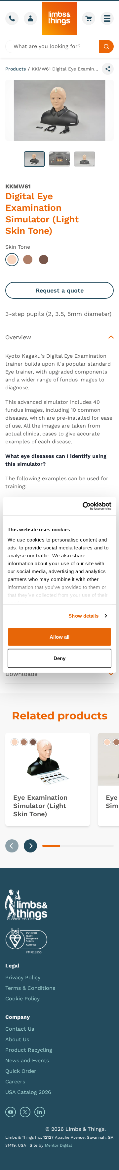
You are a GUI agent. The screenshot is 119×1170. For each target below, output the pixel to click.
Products (15, 68)
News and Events (27, 1060)
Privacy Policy (22, 977)
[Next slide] (30, 845)
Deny (59, 658)
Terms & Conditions (30, 988)
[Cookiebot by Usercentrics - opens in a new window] (84, 506)
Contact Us (19, 1029)
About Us (17, 1039)
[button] (34, 159)
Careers (15, 1081)
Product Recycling (28, 1050)
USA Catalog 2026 (28, 1092)
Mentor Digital (58, 1145)
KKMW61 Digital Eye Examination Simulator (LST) (65, 68)
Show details (83, 616)
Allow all (59, 636)
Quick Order (20, 1071)
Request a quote (60, 290)
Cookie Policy (22, 998)
